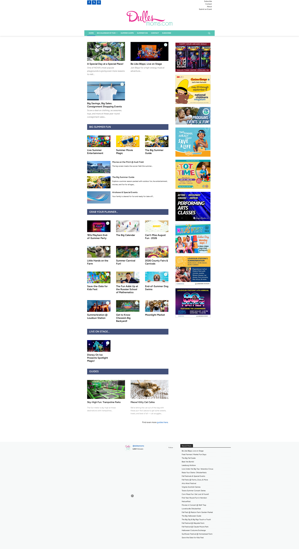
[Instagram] (99, 2)
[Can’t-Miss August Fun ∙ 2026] (156, 226)
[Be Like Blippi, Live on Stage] (149, 51)
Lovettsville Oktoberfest (191, 509)
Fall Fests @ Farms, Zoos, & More (195, 480)
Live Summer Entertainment (95, 152)
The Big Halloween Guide (191, 516)
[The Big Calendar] (127, 226)
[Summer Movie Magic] (127, 141)
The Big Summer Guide (123, 177)
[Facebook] (89, 2)
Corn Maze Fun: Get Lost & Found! (195, 494)
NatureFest (186, 501)
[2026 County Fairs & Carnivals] (156, 252)
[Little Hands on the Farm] (98, 252)
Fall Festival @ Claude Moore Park (195, 527)
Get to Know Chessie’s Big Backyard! (123, 317)
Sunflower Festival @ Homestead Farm (197, 534)
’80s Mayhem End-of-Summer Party (97, 237)
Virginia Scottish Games (191, 487)
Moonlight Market (155, 314)
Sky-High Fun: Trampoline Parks (104, 402)
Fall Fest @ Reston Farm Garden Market (197, 512)
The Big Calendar (125, 235)
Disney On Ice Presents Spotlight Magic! (97, 357)
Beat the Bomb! (188, 462)
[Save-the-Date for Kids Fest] (98, 277)
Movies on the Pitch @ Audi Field (128, 162)
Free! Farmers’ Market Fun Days (194, 454)
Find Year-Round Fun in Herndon (194, 498)
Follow (170, 447)
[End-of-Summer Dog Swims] (156, 277)
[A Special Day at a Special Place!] (106, 51)
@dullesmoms (138, 446)
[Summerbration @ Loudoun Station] (98, 306)
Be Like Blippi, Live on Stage (146, 63)
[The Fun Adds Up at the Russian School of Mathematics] (127, 277)
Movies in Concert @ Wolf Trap (194, 505)
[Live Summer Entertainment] (98, 141)
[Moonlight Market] (156, 306)
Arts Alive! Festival (189, 483)
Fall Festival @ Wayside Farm (193, 523)
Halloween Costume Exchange (194, 530)
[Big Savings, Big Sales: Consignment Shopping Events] (106, 90)
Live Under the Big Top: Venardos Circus (197, 469)
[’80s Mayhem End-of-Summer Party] (98, 226)
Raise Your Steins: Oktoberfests (194, 472)
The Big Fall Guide (189, 458)
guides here (162, 422)
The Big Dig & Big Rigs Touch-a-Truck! (196, 519)
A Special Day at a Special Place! (105, 63)
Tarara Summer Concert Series (194, 491)
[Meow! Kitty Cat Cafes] (149, 389)
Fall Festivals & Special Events (193, 476)
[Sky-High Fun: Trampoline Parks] (106, 389)
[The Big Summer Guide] (156, 141)
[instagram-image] (132, 461)
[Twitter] (94, 2)
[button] (209, 33)
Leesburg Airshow (189, 465)
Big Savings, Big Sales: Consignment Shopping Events (104, 105)
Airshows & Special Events (124, 192)
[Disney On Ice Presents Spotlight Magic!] (98, 346)
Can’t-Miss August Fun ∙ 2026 (155, 237)
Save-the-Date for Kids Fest (193, 538)
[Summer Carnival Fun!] (127, 252)
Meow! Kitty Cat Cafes (143, 402)
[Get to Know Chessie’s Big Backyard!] (127, 306)
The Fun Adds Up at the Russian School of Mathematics (127, 289)
